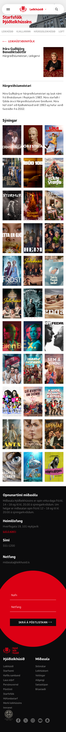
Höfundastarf (10, 698)
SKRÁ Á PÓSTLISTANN (33, 622)
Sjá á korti (9, 531)
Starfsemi (8, 670)
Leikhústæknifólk (21, 41)
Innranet (7, 707)
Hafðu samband (11, 675)
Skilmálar (40, 666)
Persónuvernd (10, 684)
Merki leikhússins (12, 702)
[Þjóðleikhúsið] (8, 9)
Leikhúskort (41, 670)
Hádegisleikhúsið (44, 31)
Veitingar (40, 675)
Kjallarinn (23, 31)
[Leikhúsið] (23, 9)
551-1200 (9, 545)
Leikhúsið (7, 31)
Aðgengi (39, 680)
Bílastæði (40, 689)
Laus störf (8, 680)
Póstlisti (7, 689)
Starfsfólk (8, 693)
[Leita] (57, 9)
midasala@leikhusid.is (16, 562)
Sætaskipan (41, 684)
